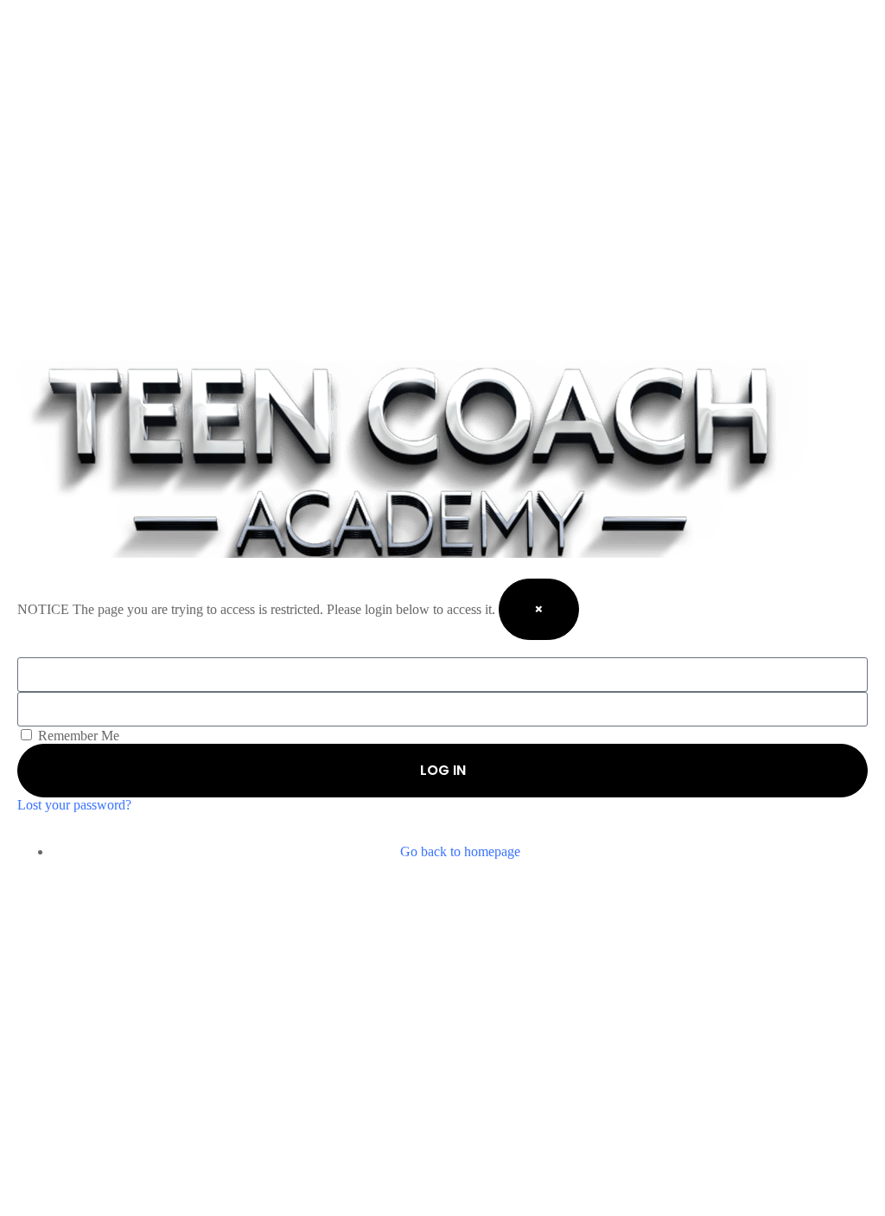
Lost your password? (74, 804)
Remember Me (77, 735)
